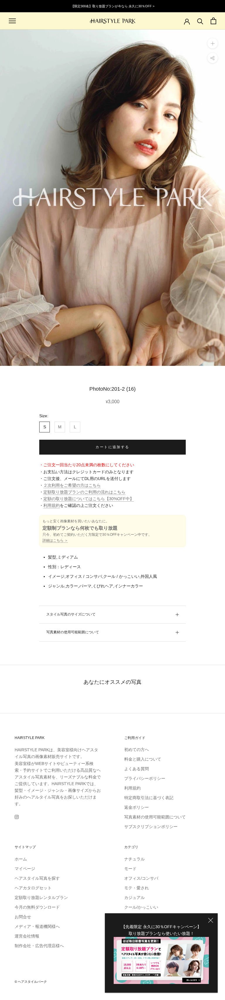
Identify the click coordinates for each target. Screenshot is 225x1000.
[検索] (200, 21)
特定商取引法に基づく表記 (148, 797)
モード (130, 868)
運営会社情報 (27, 936)
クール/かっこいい (141, 907)
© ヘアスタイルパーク (31, 981)
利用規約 (51, 505)
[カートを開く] (213, 21)
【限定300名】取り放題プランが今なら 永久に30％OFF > (112, 6)
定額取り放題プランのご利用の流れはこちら (84, 492)
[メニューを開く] (12, 20)
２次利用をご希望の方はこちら (72, 485)
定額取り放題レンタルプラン (41, 897)
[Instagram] (17, 816)
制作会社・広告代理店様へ (39, 945)
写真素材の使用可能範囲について (72, 632)
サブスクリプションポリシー (151, 826)
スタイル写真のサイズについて (71, 614)
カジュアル (134, 897)
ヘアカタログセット (33, 888)
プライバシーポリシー (144, 778)
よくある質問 (136, 768)
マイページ (25, 868)
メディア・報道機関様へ (37, 926)
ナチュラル (134, 859)
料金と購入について (142, 759)
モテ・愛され (136, 888)
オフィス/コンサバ (141, 878)
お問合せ (23, 916)
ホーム (21, 859)
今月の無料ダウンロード (37, 907)
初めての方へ (136, 749)
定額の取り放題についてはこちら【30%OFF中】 (88, 498)
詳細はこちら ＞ (55, 540)
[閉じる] (210, 920)
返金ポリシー (136, 807)
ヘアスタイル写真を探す (37, 878)
